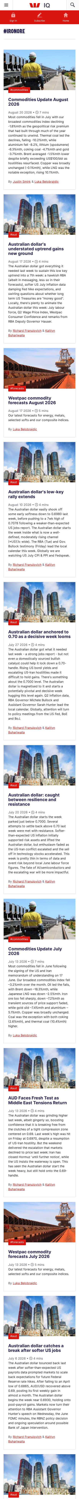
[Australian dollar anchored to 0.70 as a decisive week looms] (39, 621)
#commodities (19, 89)
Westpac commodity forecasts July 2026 (29, 1254)
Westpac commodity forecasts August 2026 (32, 400)
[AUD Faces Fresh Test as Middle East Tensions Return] (39, 1087)
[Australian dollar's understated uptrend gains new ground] (39, 234)
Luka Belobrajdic (47, 181)
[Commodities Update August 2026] (39, 89)
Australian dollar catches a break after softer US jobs (36, 1348)
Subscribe (39, 20)
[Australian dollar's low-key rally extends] (39, 481)
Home (66, 20)
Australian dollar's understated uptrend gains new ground (36, 249)
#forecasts (17, 388)
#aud (13, 234)
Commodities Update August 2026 (38, 102)
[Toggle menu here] (6, 5)
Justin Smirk (22, 181)
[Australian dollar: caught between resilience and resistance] (39, 784)
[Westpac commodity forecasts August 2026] (39, 387)
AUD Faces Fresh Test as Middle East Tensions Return (37, 1100)
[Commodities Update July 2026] (39, 938)
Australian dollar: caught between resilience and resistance (34, 799)
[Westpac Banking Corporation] (39, 5)
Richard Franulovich (27, 331)
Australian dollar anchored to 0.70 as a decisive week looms (39, 634)
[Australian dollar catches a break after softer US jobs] (39, 1335)
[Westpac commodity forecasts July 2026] (39, 1241)
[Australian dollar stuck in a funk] (39, 1494)
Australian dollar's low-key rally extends (36, 494)
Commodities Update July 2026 (35, 951)
